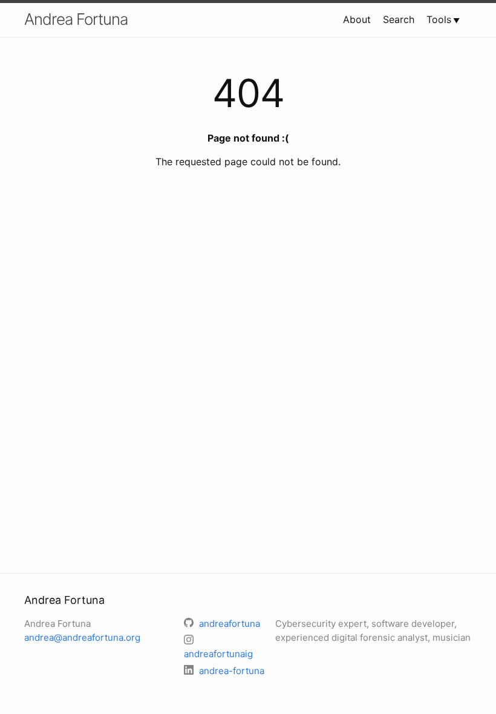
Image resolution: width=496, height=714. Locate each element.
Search (398, 19)
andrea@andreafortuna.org (82, 637)
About (357, 19)
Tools (438, 19)
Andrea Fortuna (76, 19)
